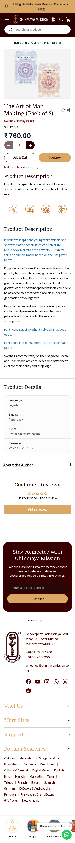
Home (17, 42)
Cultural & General (16, 770)
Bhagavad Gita (49, 758)
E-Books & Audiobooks (35, 788)
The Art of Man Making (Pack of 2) (43, 42)
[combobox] (37, 29)
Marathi (20, 776)
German (9, 788)
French (22, 782)
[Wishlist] (61, 19)
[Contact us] (67, 835)
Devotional (47, 764)
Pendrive (10, 794)
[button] (68, 19)
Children (9, 758)
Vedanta (30, 764)
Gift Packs (11, 800)
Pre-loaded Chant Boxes (37, 794)
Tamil (50, 776)
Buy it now (55, 157)
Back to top (35, 620)
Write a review (37, 509)
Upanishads (12, 764)
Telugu (8, 782)
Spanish (49, 782)
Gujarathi (36, 776)
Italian (35, 782)
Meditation (27, 758)
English (59, 770)
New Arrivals (30, 800)
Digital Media (41, 770)
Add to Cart (20, 157)
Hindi (7, 776)
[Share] (69, 110)
